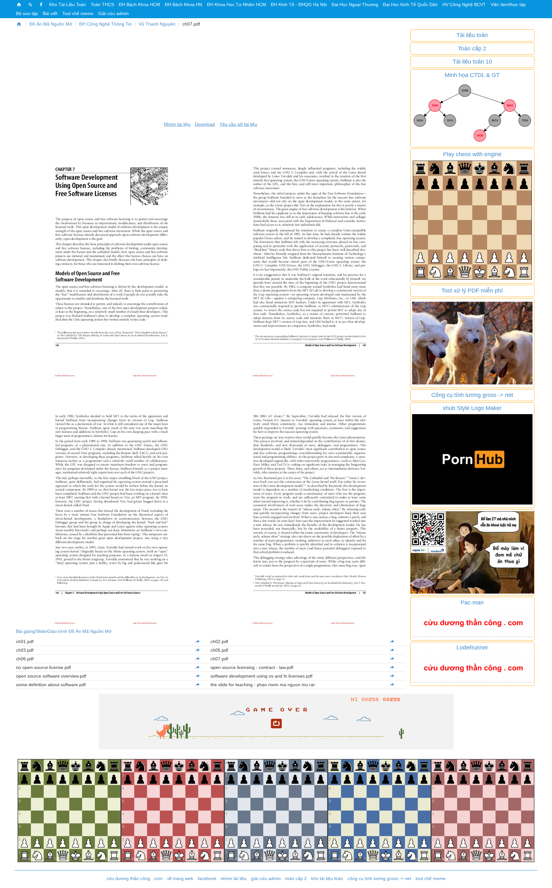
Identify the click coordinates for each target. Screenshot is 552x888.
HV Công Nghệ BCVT (464, 4)
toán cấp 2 (296, 878)
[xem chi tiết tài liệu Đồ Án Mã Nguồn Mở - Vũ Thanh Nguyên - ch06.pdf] (197, 658)
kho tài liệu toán (327, 878)
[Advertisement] (210, 74)
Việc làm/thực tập (508, 4)
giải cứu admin (266, 878)
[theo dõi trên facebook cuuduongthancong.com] (41, 4)
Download (205, 124)
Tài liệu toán (472, 35)
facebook (207, 878)
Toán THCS (102, 4)
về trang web (180, 878)
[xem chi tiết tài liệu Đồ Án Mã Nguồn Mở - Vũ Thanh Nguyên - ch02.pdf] (392, 641)
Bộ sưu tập (27, 13)
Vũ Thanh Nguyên (157, 24)
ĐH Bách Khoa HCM (139, 4)
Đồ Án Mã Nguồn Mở (50, 24)
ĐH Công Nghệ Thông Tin (105, 24)
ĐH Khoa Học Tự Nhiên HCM (236, 4)
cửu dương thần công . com (134, 878)
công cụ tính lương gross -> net (379, 878)
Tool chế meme (77, 13)
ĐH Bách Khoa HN (183, 4)
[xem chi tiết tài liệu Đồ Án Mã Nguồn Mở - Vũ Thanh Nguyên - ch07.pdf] (392, 658)
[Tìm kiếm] (30, 4)
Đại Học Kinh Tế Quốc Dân (410, 4)
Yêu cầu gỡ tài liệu (238, 124)
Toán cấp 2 (472, 48)
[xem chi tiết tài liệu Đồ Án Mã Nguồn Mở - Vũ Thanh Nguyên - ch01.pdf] (197, 641)
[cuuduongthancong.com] (19, 4)
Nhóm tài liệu (177, 124)
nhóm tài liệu (234, 878)
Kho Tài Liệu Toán (67, 4)
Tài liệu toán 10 (472, 61)
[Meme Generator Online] (472, 342)
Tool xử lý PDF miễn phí (472, 290)
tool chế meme (431, 878)
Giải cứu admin (113, 13)
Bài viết (50, 13)
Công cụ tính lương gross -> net (472, 395)
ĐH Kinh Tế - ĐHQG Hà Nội (299, 4)
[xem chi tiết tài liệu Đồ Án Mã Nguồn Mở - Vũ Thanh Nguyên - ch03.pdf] (197, 650)
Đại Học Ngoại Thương (355, 4)
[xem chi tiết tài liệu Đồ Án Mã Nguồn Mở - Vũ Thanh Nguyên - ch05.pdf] (392, 650)
